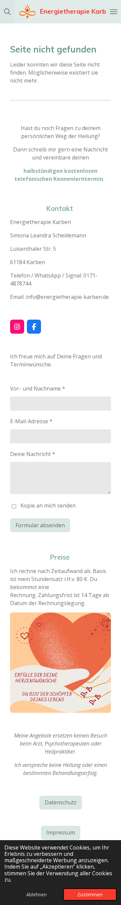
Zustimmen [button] (90, 894)
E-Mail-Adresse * (31, 421)
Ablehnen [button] (36, 894)
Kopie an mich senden (48, 506)
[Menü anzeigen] (113, 11)
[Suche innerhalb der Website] (7, 11)
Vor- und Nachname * (37, 388)
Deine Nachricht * (32, 454)
